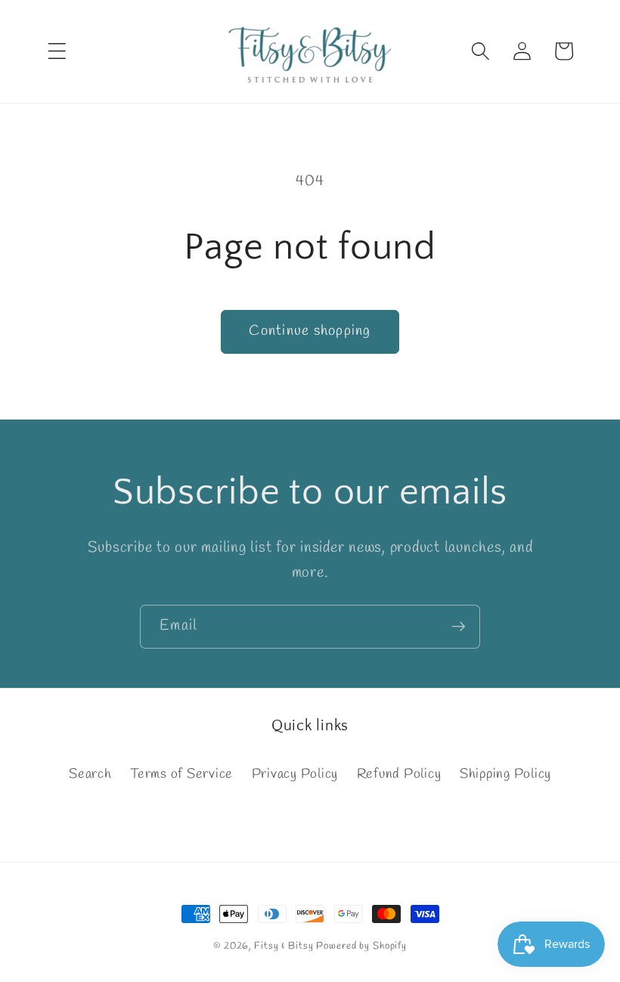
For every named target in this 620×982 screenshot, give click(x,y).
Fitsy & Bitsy (283, 946)
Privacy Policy (295, 774)
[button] (57, 51)
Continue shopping (309, 331)
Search (90, 774)
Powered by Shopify (361, 946)
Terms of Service (181, 774)
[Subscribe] (458, 627)
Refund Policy (399, 774)
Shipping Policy (505, 774)
